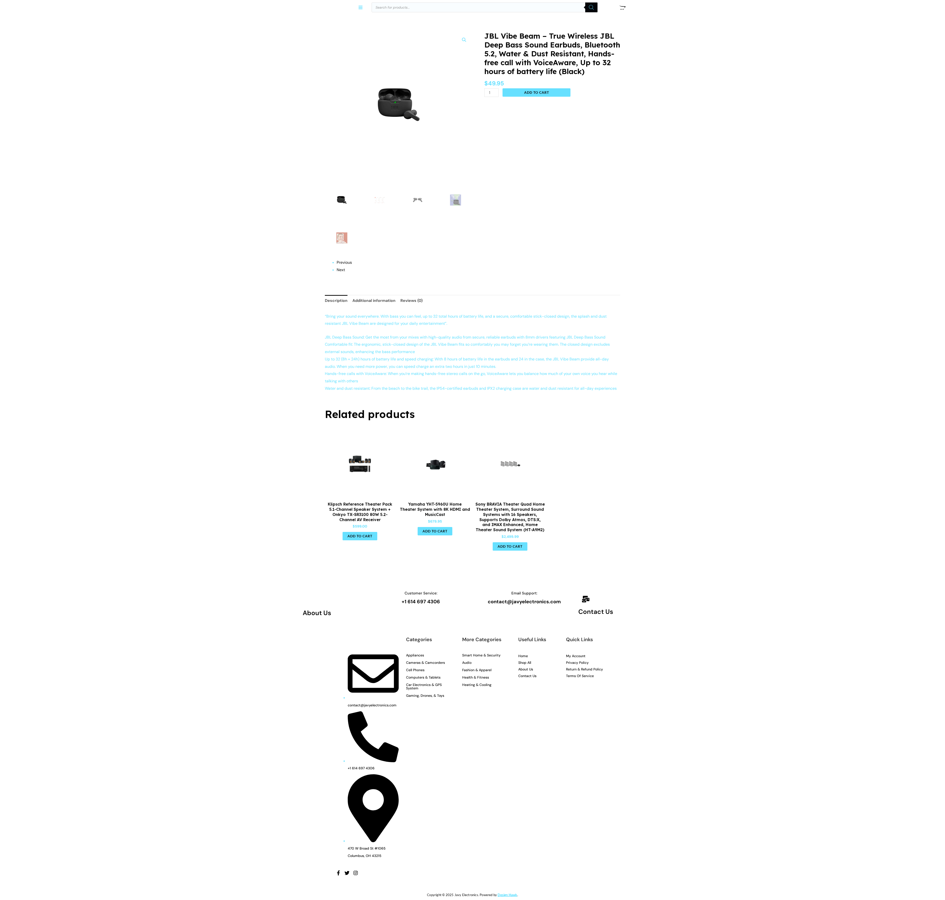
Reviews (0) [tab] (411, 300)
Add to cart (536, 92)
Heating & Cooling (476, 685)
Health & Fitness (475, 677)
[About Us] (310, 599)
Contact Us (595, 611)
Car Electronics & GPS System (424, 686)
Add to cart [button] (359, 536)
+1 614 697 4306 (421, 601)
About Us (317, 613)
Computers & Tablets (423, 677)
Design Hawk (507, 895)
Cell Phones (415, 670)
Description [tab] (336, 300)
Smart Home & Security (481, 655)
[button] (360, 7)
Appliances (415, 655)
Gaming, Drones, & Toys (425, 695)
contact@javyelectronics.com (524, 601)
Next (341, 269)
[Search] (591, 7)
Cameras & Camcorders (425, 662)
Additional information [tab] (373, 300)
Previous (344, 262)
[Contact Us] (585, 600)
